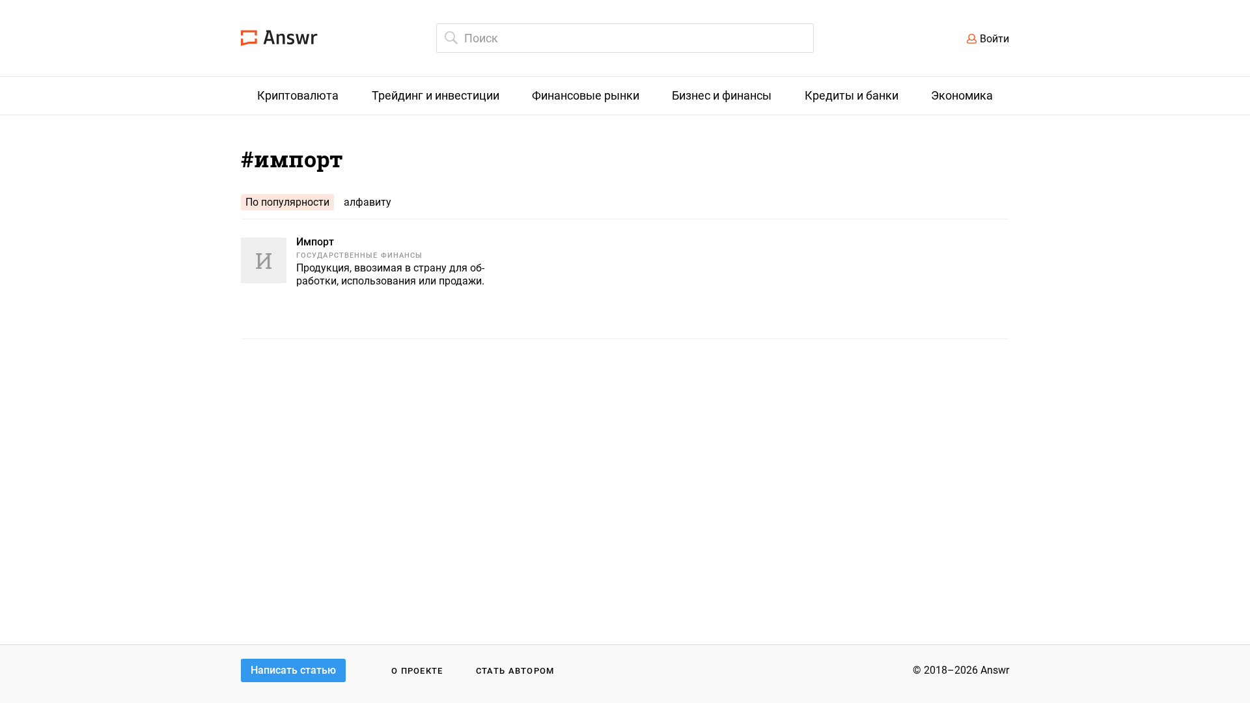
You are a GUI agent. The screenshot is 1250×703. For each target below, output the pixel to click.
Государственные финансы (359, 255)
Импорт (315, 242)
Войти (994, 39)
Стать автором (515, 671)
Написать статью (293, 670)
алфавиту (367, 202)
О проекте (417, 671)
